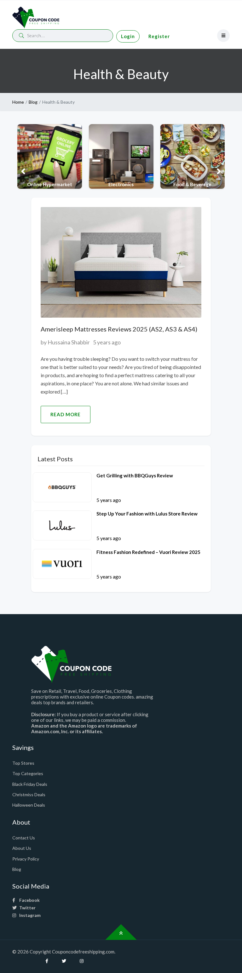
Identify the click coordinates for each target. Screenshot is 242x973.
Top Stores (23, 763)
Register (159, 36)
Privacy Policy (25, 858)
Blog (33, 102)
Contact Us (23, 837)
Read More (65, 414)
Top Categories (27, 773)
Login (128, 36)
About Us (21, 848)
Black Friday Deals (29, 784)
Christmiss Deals (28, 794)
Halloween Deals (28, 805)
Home (18, 102)
